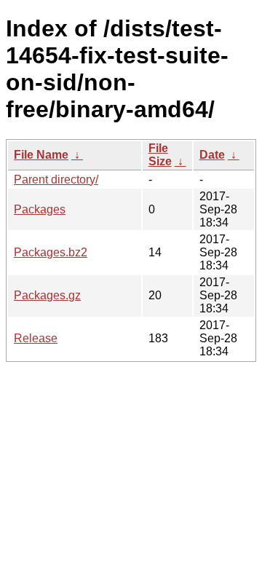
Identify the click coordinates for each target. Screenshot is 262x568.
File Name (41, 155)
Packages (40, 209)
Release (35, 338)
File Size (160, 154)
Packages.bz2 (50, 252)
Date (212, 155)
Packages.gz (47, 295)
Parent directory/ (56, 179)
